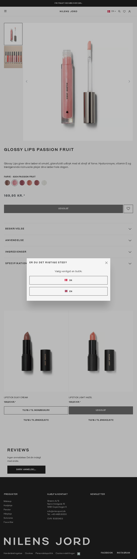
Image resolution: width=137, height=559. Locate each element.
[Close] (106, 262)
